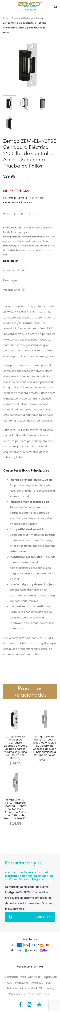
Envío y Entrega (39, 994)
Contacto (11, 977)
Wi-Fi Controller (31, 977)
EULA (49, 983)
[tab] (30, 261)
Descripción (11, 261)
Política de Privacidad (22, 988)
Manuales (21, 983)
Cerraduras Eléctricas (22, 18)
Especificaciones (14, 270)
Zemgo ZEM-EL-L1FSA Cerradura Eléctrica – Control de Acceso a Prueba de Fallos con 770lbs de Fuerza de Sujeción (15, 809)
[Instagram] (29, 1004)
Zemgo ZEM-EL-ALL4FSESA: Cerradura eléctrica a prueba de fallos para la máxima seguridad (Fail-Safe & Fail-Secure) (15, 747)
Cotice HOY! (43, 917)
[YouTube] (39, 1004)
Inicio (5, 18)
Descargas (10, 280)
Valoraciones (13, 290)
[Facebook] (20, 1004)
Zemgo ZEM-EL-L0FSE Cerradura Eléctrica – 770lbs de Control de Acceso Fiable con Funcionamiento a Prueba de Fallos (44, 746)
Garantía (37, 983)
